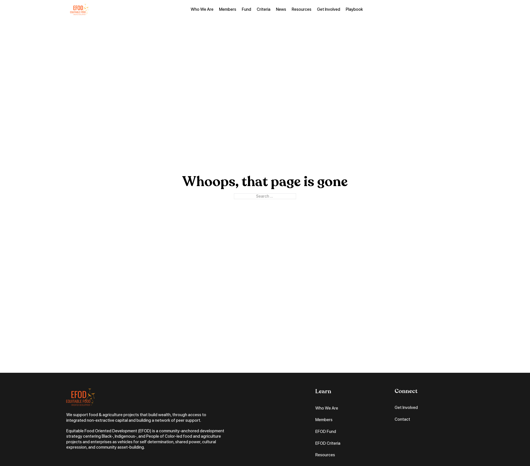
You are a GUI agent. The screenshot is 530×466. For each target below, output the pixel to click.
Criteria (263, 9)
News (281, 9)
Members (227, 9)
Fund (246, 9)
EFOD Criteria (327, 443)
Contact (402, 419)
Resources (301, 9)
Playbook (354, 9)
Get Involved (328, 9)
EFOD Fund (325, 431)
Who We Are (202, 9)
